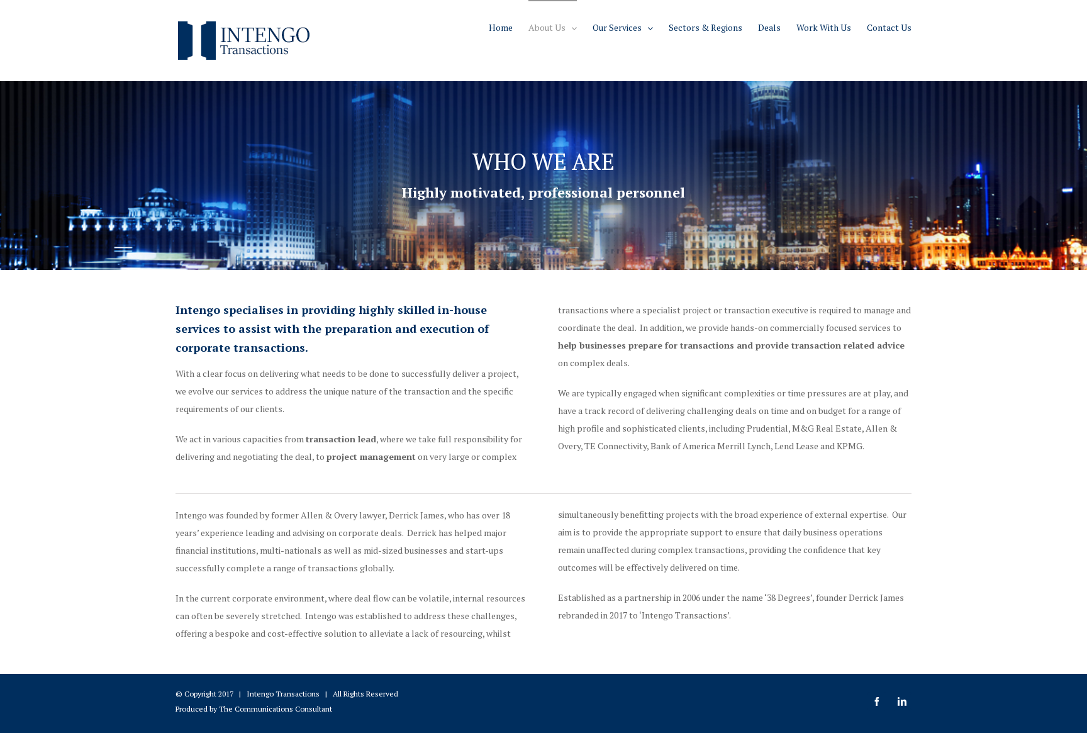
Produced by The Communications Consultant (254, 708)
